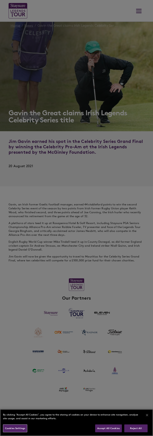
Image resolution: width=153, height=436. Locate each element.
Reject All (136, 428)
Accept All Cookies (108, 428)
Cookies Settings (15, 428)
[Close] (147, 415)
